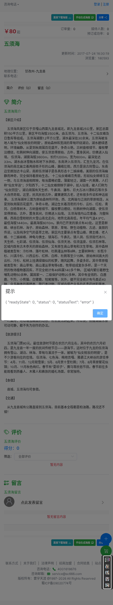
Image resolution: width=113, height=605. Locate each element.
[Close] (105, 292)
